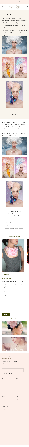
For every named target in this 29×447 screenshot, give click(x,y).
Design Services (19, 402)
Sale (3, 399)
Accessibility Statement (7, 430)
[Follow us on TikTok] (12, 373)
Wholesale (4, 412)
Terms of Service (13, 287)
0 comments (14, 222)
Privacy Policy (4, 287)
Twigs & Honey (13, 135)
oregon (16, 228)
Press (17, 396)
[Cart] (26, 6)
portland (21, 228)
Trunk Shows (18, 390)
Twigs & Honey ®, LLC (16, 434)
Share (3, 231)
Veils (3, 387)
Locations (18, 393)
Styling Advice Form (6, 409)
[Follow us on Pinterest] (10, 373)
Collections (4, 396)
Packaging (4, 424)
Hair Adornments (5, 384)
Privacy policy (10, 437)
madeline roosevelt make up (11, 225)
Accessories (4, 390)
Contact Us (18, 384)
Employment (19, 399)
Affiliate (3, 427)
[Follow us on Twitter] (5, 373)
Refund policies (5, 418)
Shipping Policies (5, 415)
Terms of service (17, 437)
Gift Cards (4, 402)
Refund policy (4, 437)
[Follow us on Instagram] (7, 373)
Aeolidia (15, 438)
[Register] (21, 370)
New (3, 381)
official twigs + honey (9, 228)
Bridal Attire (4, 393)
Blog (17, 387)
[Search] (4, 6)
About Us (18, 381)
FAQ (3, 421)
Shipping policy (24, 437)
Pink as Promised (6, 274)
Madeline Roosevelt (16, 213)
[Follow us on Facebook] (3, 373)
